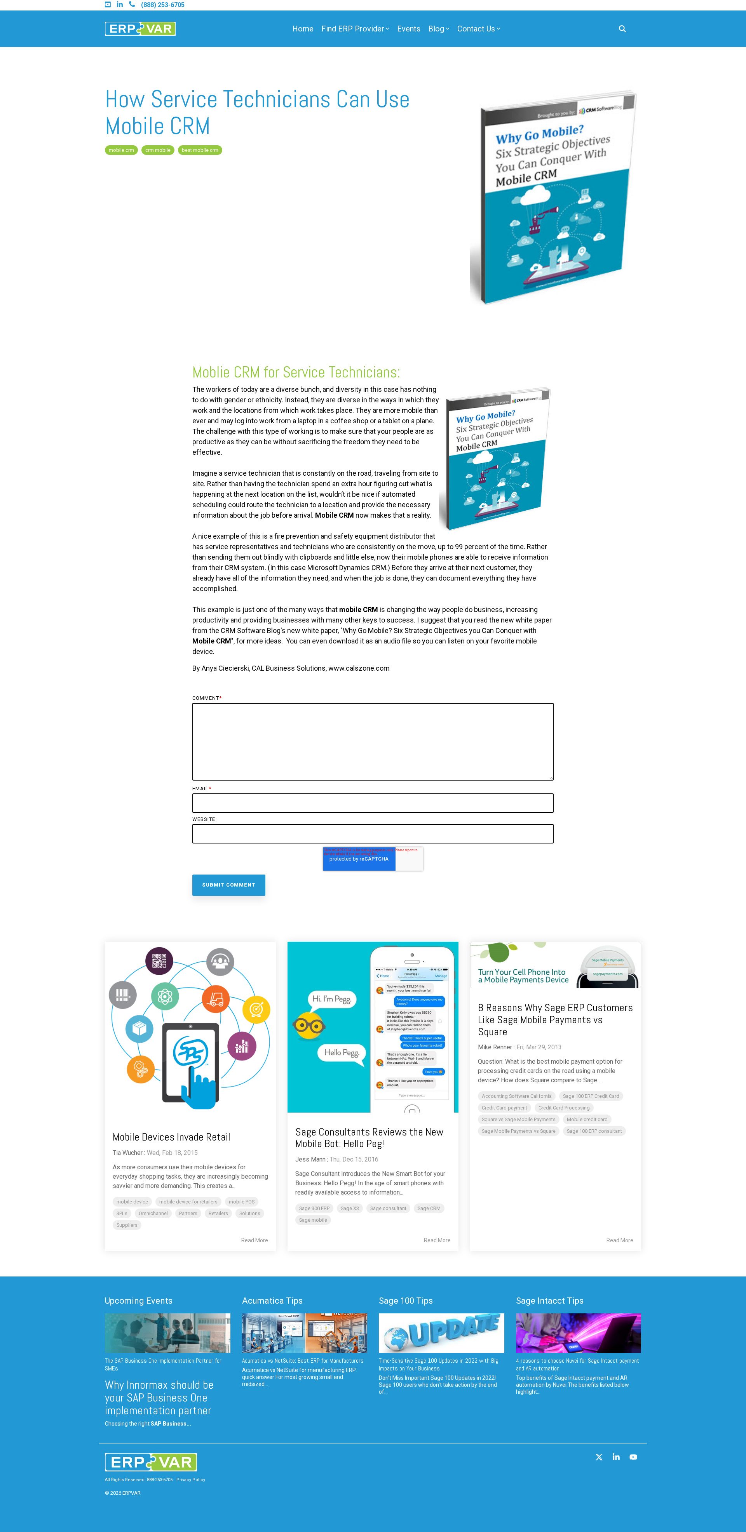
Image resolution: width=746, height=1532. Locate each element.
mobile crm (121, 150)
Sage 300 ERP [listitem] (314, 1208)
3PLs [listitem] (122, 1213)
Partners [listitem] (188, 1213)
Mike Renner (495, 1047)
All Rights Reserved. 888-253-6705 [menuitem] (139, 1479)
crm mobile (158, 150)
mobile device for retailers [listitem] (188, 1202)
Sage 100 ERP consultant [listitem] (594, 1131)
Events (408, 28)
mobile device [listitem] (132, 1202)
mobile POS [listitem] (241, 1202)
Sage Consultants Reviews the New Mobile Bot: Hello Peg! (369, 1138)
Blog (436, 28)
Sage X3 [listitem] (350, 1208)
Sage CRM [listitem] (429, 1208)
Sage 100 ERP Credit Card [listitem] (591, 1096)
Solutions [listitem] (249, 1213)
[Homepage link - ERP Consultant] (151, 1467)
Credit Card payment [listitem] (504, 1108)
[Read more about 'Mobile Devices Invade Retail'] (190, 1030)
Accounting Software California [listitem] (517, 1096)
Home (303, 28)
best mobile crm (200, 150)
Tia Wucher (128, 1152)
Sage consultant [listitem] (388, 1208)
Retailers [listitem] (218, 1213)
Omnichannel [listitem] (153, 1213)
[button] (600, 1457)
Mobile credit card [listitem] (587, 1119)
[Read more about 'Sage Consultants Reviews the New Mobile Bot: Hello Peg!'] (373, 1027)
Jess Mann (310, 1159)
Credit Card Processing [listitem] (564, 1108)
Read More (254, 1240)
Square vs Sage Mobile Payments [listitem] (519, 1119)
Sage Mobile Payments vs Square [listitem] (519, 1131)
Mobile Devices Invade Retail (171, 1137)
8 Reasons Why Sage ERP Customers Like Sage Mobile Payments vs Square (555, 1019)
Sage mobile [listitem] (313, 1220)
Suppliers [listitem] (127, 1225)
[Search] (622, 29)
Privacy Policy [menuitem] (190, 1479)
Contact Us (476, 28)
